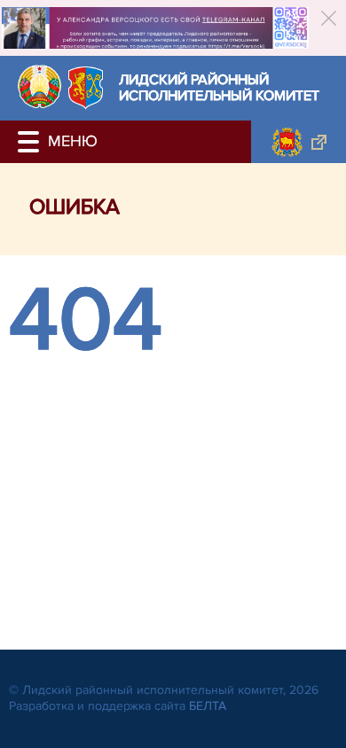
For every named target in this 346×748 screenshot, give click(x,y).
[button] (31, 142)
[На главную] (39, 86)
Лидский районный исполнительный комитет (219, 88)
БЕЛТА (207, 705)
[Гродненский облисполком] (298, 142)
